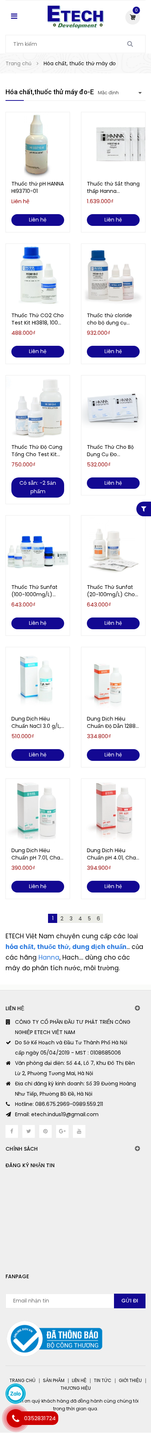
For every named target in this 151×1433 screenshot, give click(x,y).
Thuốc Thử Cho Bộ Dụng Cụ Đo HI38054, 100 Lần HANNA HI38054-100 (111, 450)
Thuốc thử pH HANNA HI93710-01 (37, 187)
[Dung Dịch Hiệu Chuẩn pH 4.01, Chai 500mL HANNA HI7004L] (113, 812)
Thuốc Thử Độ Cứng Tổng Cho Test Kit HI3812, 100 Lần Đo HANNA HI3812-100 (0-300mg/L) (36, 450)
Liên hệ (79, 1380)
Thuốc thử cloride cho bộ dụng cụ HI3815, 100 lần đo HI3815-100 (109, 319)
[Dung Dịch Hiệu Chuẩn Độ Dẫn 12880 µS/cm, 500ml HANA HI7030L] (113, 680)
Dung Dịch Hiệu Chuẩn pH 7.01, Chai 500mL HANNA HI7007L (36, 854)
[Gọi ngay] (15, 1418)
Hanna (48, 957)
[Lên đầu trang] (116, 1396)
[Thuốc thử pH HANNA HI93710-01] (38, 145)
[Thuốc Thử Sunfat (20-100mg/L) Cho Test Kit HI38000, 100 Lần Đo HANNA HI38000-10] (113, 549)
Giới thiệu (130, 1380)
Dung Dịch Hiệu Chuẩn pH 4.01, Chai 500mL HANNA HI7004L (112, 854)
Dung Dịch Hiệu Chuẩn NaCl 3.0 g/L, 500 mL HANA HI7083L (36, 722)
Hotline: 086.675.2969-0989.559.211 (59, 1104)
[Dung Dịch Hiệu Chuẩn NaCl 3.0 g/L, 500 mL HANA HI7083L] (38, 680)
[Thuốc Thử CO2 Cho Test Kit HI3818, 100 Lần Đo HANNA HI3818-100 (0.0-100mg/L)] (38, 277)
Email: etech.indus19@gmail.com (57, 1114)
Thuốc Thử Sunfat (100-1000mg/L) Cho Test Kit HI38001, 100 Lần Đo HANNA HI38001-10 (37, 590)
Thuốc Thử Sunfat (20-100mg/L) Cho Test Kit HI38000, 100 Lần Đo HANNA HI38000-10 (113, 590)
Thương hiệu (75, 1388)
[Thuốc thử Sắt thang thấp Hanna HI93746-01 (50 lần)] (113, 145)
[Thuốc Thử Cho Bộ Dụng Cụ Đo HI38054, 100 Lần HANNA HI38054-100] (113, 408)
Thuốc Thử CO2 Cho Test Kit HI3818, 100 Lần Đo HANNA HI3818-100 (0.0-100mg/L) (37, 319)
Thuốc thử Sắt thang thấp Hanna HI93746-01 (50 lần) (113, 187)
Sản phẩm (54, 1380)
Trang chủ (23, 1380)
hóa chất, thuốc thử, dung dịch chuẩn (65, 946)
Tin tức (102, 1380)
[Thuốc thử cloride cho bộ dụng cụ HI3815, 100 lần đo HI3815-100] (113, 277)
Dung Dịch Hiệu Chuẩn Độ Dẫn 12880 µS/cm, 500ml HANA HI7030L (113, 722)
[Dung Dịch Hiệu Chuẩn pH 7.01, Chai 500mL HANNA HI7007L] (38, 812)
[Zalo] (15, 1393)
